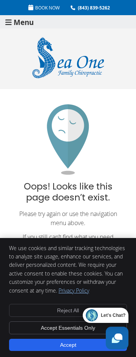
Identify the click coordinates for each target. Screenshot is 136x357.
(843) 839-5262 (94, 8)
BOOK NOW (47, 8)
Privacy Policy (74, 290)
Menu (24, 22)
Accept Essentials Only (68, 328)
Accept (68, 345)
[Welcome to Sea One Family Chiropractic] (68, 77)
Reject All (68, 310)
